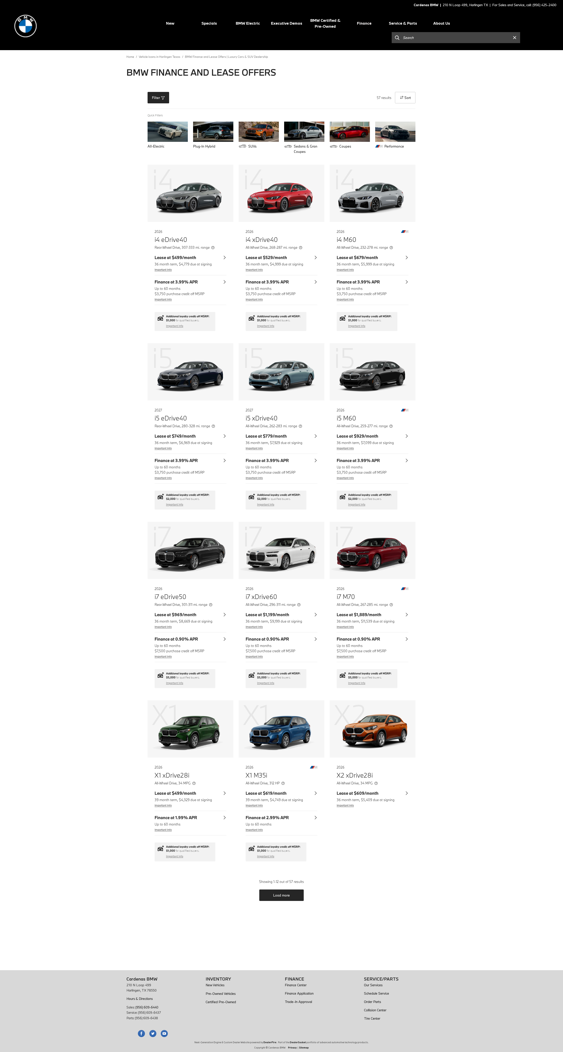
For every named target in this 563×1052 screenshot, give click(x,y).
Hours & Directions (139, 999)
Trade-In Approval (298, 1001)
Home (130, 57)
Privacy (292, 1047)
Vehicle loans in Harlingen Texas (160, 57)
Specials (209, 23)
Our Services (373, 985)
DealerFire (269, 1042)
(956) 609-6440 (146, 1007)
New (170, 23)
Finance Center (296, 985)
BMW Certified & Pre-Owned (325, 23)
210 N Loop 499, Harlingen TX (465, 5)
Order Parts (372, 1001)
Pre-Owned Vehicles (221, 993)
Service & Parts (403, 23)
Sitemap (304, 1047)
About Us (441, 23)
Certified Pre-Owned (221, 1002)
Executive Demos (286, 23)
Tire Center (372, 1018)
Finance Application (299, 993)
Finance (364, 23)
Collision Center (375, 1010)
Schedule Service (376, 993)
